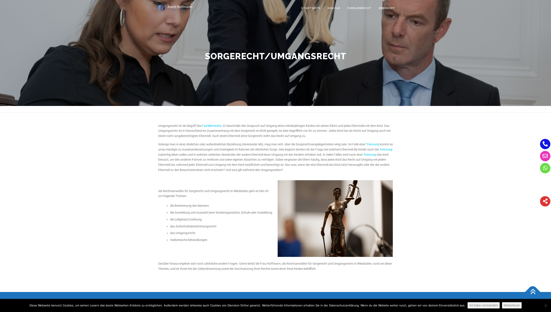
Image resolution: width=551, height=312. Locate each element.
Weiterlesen (512, 305)
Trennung (372, 144)
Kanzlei (334, 8)
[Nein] (545, 305)
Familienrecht (359, 8)
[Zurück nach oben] (532, 292)
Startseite (310, 8)
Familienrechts (212, 125)
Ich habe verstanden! (483, 305)
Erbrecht (387, 8)
